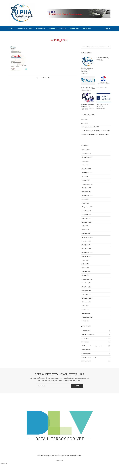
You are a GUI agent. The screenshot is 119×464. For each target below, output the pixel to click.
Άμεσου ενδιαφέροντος (96, 334)
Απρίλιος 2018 (86, 313)
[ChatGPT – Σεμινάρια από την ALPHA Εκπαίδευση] (88, 61)
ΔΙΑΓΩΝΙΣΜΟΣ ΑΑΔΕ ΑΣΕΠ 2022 (102, 105)
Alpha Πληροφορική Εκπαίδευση (74, 455)
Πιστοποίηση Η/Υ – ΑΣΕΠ (25, 28)
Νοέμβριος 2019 (86, 248)
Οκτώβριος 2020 (86, 218)
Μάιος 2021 (85, 203)
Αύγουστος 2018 (86, 302)
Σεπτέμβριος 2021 (87, 195)
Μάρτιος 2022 (86, 180)
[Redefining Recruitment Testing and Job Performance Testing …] (88, 97)
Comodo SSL (3, 463)
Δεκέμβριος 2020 (86, 214)
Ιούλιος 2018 (85, 305)
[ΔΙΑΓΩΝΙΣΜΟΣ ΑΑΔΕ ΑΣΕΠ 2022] (103, 97)
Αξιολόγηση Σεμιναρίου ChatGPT (90, 126)
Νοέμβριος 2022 (86, 168)
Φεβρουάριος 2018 (87, 317)
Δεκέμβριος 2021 (86, 187)
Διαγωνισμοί (96, 338)
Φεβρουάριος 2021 (87, 207)
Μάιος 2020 (85, 229)
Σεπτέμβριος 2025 (87, 157)
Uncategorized (96, 330)
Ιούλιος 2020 (85, 226)
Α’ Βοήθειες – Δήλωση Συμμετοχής (102, 58)
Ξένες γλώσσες (74, 28)
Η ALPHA (11, 28)
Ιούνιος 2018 (85, 309)
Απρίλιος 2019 (86, 271)
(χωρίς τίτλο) (84, 119)
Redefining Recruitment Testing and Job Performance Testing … (87, 106)
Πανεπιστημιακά (96, 353)
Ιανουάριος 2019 (86, 283)
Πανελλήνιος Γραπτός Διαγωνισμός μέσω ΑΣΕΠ (88, 88)
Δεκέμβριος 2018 (86, 286)
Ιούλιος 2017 (85, 321)
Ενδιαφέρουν (96, 342)
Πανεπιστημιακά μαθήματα (57, 28)
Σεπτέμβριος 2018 (87, 298)
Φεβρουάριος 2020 (87, 237)
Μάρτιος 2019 (86, 275)
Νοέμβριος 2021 (86, 191)
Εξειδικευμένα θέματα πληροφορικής (96, 346)
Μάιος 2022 (85, 176)
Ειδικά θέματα (40, 28)
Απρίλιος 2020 (86, 233)
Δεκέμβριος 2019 (86, 245)
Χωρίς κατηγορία (96, 361)
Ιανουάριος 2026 (86, 153)
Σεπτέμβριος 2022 (87, 172)
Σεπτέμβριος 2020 (87, 222)
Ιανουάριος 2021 (86, 210)
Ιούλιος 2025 (85, 161)
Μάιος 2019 (85, 267)
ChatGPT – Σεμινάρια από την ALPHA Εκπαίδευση (87, 69)
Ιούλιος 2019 (85, 260)
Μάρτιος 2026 (86, 149)
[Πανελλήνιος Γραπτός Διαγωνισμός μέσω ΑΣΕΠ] (88, 80)
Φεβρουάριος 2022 (87, 184)
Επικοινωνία (87, 28)
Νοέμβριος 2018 (86, 290)
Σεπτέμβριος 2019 (87, 252)
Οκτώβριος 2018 (86, 294)
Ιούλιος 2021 (85, 199)
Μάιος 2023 (85, 165)
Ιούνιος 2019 (85, 264)
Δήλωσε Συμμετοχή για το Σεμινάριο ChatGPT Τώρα (95, 130)
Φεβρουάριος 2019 (87, 279)
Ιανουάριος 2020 (86, 241)
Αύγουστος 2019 (86, 256)
